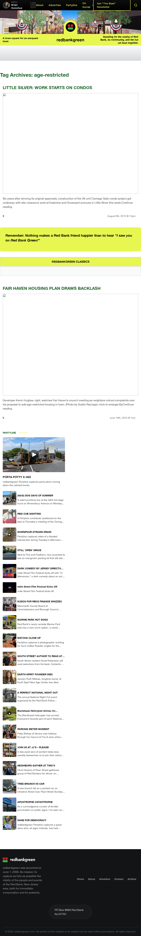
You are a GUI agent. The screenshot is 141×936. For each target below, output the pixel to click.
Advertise (55, 5)
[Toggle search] (135, 5)
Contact (118, 879)
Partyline (71, 5)
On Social (86, 5)
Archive (132, 879)
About (40, 5)
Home (80, 879)
